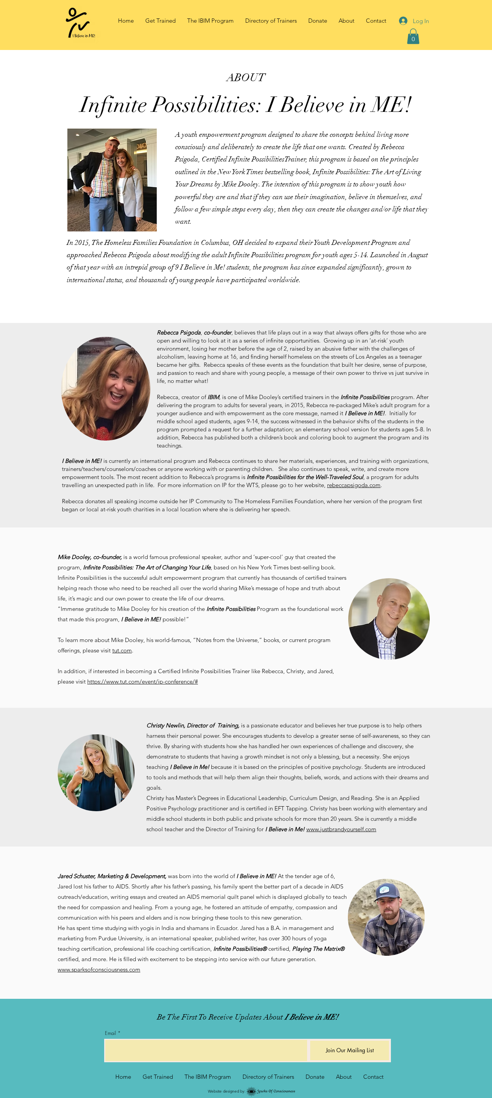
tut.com (122, 650)
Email (110, 1033)
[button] (346, 20)
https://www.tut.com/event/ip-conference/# (142, 681)
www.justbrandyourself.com (341, 829)
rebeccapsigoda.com (354, 485)
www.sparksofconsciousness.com (99, 969)
